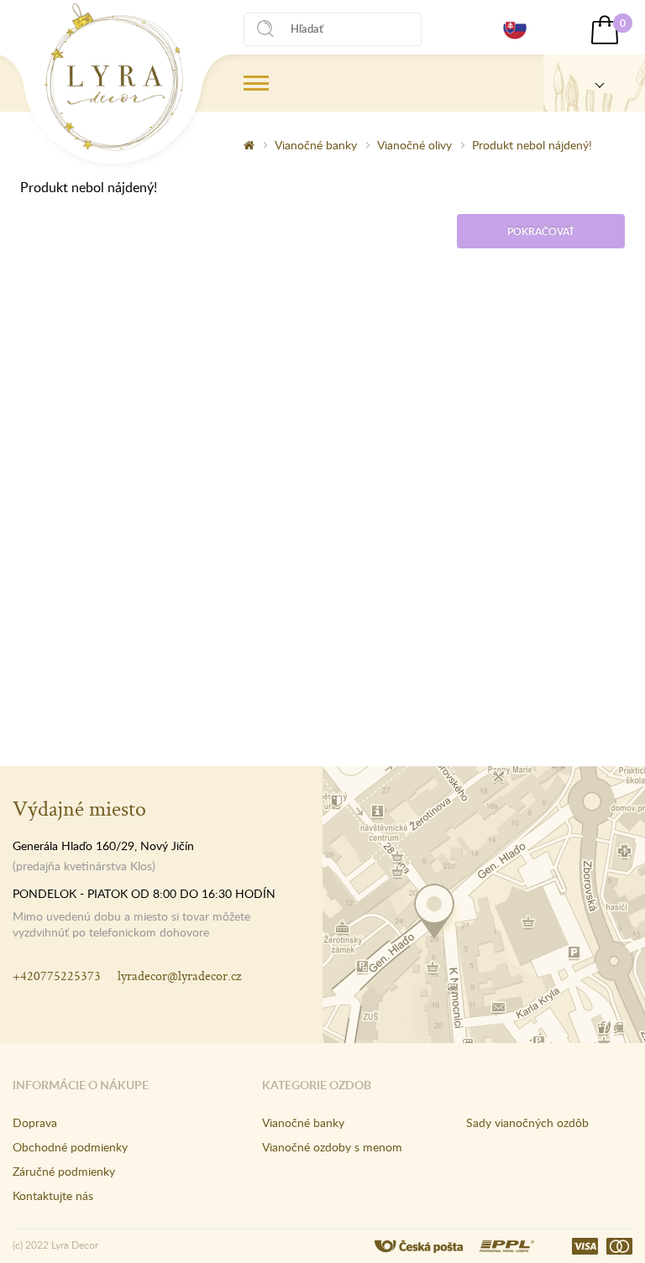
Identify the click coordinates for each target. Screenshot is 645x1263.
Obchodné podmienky (70, 1147)
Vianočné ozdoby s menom (332, 1147)
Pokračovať (540, 231)
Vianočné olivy (414, 145)
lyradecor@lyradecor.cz (179, 975)
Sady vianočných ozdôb (527, 1122)
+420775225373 (57, 975)
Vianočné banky (316, 145)
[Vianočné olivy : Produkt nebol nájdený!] (114, 77)
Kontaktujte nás (53, 1195)
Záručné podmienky (64, 1171)
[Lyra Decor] (594, 83)
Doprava (35, 1122)
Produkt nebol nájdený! (532, 145)
